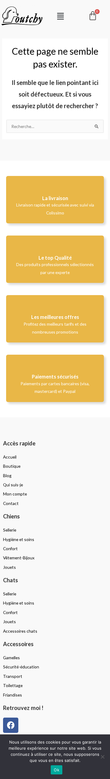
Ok (56, 769)
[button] (60, 16)
